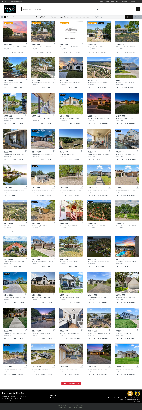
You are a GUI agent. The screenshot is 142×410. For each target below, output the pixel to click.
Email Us (54, 396)
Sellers (107, 1)
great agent (79, 406)
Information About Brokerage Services (130, 399)
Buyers (101, 1)
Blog (112, 1)
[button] (129, 17)
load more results (72, 383)
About (117, 1)
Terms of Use (136, 401)
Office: (58, 398)
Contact (133, 1)
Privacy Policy (78, 407)
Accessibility (63, 407)
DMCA (70, 407)
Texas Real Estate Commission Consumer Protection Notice (124, 398)
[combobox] (58, 9)
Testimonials (125, 1)
